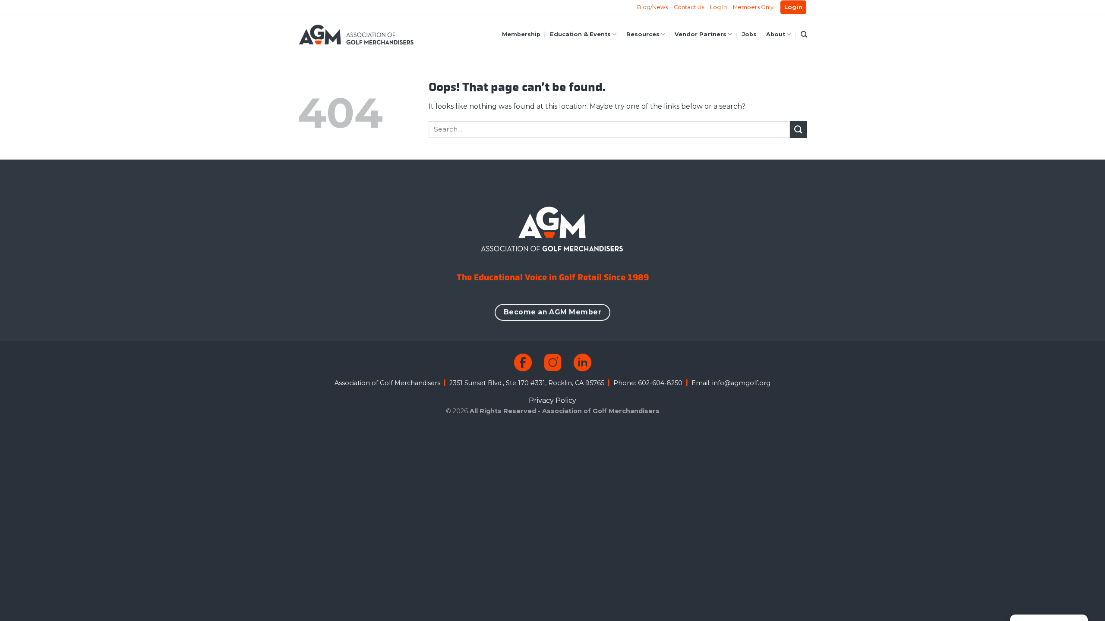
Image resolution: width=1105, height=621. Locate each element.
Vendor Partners (700, 34)
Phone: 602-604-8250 (647, 383)
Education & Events (580, 34)
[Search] (804, 34)
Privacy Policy (552, 400)
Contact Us (689, 7)
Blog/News (652, 7)
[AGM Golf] (356, 34)
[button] (793, 7)
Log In (718, 7)
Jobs (749, 34)
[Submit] (798, 129)
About (775, 34)
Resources (643, 34)
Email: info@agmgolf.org (730, 383)
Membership (521, 34)
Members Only (753, 7)
